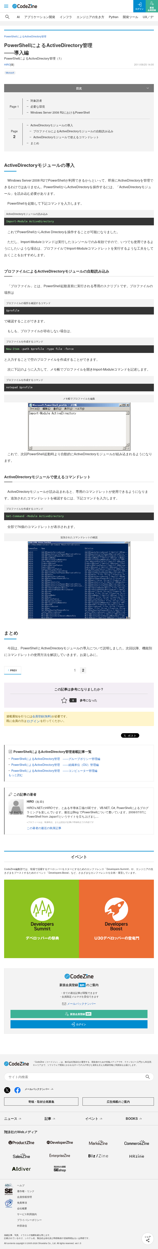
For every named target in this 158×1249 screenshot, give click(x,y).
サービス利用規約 (27, 1214)
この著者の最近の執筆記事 (44, 828)
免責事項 (22, 1202)
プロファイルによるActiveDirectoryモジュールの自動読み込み (73, 131)
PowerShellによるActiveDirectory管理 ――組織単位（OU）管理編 (55, 765)
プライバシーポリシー (29, 1219)
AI (18, 17)
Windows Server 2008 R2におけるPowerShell (60, 112)
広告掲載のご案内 (118, 1101)
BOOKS (132, 1118)
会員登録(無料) (42, 716)
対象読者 (36, 100)
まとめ (34, 143)
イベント (91, 1118)
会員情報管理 (24, 1196)
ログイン (33, 721)
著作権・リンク (25, 1191)
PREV (13, 670)
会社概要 (22, 1208)
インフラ (66, 17)
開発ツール (130, 17)
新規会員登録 (80, 1014)
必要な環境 (37, 106)
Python (113, 17)
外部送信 (22, 1225)
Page (14, 106)
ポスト (131, 735)
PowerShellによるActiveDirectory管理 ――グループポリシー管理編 (55, 759)
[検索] (7, 17)
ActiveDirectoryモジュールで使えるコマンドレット (66, 137)
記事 (48, 1118)
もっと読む (15, 775)
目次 (79, 88)
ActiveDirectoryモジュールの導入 (51, 125)
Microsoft (10, 72)
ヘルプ (20, 1185)
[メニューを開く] (6, 6)
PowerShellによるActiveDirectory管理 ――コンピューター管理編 (54, 771)
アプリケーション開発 (39, 17)
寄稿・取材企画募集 (41, 1101)
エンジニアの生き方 (90, 17)
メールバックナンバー (81, 1003)
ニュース (10, 1118)
